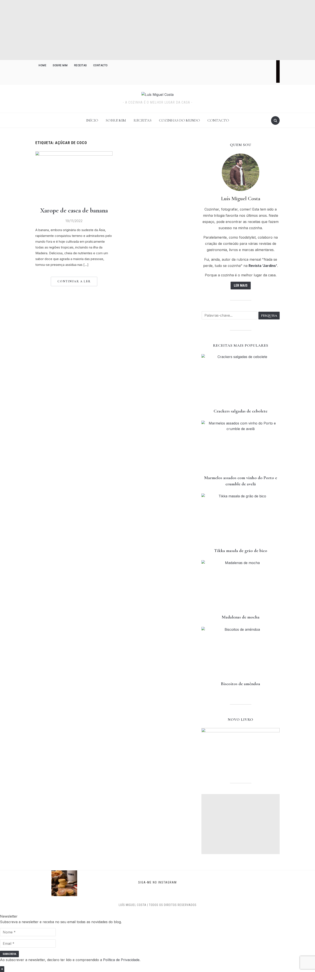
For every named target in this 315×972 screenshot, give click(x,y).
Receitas (80, 65)
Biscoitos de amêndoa (240, 683)
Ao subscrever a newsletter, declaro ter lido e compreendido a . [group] (70, 960)
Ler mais (241, 285)
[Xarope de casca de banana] (73, 154)
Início (92, 120)
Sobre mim (60, 65)
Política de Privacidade (121, 960)
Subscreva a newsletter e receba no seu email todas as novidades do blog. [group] (61, 922)
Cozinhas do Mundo (179, 120)
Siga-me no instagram (157, 882)
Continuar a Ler (74, 281)
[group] (157, 932)
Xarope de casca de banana (74, 210)
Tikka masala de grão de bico (240, 550)
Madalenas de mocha (241, 617)
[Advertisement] (157, 30)
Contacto (100, 65)
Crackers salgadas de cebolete (240, 411)
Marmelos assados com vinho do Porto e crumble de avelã (240, 481)
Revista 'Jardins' (263, 265)
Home (42, 65)
